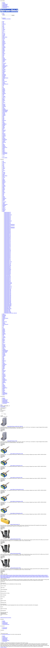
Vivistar (3, 202)
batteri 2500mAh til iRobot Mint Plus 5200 (17, 489)
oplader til (5, 575)
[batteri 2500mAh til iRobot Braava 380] (5, 513)
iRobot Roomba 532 (7, 240)
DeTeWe (3, 340)
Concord (3, 167)
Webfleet (3, 385)
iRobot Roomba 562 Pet (8, 220)
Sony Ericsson (4, 321)
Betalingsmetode (4, 401)
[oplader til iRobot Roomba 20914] (5, 567)
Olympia (3, 345)
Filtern (1, 404)
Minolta (3, 182)
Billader (3, 388)
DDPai (3, 368)
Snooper (3, 378)
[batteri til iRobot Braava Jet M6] (3, 440)
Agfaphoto (4, 162)
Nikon (3, 184)
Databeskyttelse (4, 400)
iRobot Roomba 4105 (7, 291)
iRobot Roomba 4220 (7, 297)
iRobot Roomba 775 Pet (8, 261)
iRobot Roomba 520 (7, 239)
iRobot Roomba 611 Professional (9, 225)
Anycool (3, 336)
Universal (3, 380)
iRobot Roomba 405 (7, 277)
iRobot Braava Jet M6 (7, 312)
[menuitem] (26, 2)
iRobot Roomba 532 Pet (8, 214)
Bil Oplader (4, 315)
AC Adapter (4, 201)
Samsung (3, 192)
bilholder (3, 316)
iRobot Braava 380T (7, 307)
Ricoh (3, 190)
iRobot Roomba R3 (7, 274)
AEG (3, 335)
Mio (3, 369)
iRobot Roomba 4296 (7, 301)
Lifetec (3, 179)
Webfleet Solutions (5, 318)
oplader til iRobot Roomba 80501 (15, 553)
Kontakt (3, 2)
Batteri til (1, 575)
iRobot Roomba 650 (7, 229)
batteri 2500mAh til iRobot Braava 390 (16, 465)
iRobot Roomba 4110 (7, 292)
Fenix (3, 384)
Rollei (3, 191)
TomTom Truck (4, 387)
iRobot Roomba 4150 (7, 293)
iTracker (3, 367)
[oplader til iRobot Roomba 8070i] (5, 538)
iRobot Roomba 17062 (7, 303)
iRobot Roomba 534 (7, 241)
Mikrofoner (4, 382)
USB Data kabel (4, 204)
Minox (3, 183)
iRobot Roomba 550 (7, 218)
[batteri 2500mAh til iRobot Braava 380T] (5, 501)
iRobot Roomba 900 (7, 271)
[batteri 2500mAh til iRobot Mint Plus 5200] (5, 489)
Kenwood (3, 376)
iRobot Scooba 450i (7, 275)
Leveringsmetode (5, 4)
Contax (3, 168)
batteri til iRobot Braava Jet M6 (12, 440)
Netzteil (3, 381)
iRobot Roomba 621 (7, 254)
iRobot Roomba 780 (7, 235)
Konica (3, 176)
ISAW (3, 356)
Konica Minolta (4, 175)
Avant (3, 164)
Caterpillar (4, 349)
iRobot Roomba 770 (7, 234)
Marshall (3, 390)
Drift (3, 357)
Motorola (3, 365)
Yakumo (3, 199)
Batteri (3, 320)
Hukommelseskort (5, 350)
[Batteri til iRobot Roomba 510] (5, 524)
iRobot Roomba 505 (7, 238)
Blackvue (3, 373)
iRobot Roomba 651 (7, 256)
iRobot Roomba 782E (7, 265)
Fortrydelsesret (4, 7)
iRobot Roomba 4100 (7, 290)
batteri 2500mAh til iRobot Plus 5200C (16, 477)
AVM (3, 361)
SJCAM (3, 353)
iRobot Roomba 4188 (7, 295)
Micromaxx (4, 181)
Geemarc (3, 342)
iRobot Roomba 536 (7, 216)
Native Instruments (5, 324)
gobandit (3, 206)
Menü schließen (4, 157)
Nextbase (3, 371)
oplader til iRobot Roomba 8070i (15, 538)
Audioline (3, 337)
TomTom (3, 317)
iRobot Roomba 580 (7, 223)
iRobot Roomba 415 (7, 279)
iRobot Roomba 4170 (7, 294)
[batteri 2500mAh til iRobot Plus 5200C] (5, 477)
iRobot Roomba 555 (7, 243)
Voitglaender (4, 198)
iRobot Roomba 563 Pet (8, 282)
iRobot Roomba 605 (7, 237)
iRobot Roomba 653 (7, 230)
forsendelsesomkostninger (6, 634)
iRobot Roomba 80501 (7, 305)
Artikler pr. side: (2, 416)
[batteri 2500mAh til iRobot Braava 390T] (5, 453)
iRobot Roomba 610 (7, 252)
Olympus (3, 185)
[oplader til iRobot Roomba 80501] (5, 553)
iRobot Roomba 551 (7, 242)
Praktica (3, 189)
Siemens (3, 329)
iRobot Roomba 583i (7, 250)
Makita (3, 332)
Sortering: (1, 405)
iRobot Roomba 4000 (7, 289)
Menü (3, 13)
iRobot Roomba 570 (7, 222)
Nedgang (1, 647)
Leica (3, 178)
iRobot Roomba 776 (7, 262)
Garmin (3, 203)
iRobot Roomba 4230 (7, 299)
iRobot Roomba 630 (7, 228)
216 (2, 410)
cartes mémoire (4, 352)
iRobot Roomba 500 (7, 281)
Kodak (3, 174)
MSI (3, 327)
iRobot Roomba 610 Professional (9, 224)
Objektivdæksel (4, 393)
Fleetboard (4, 386)
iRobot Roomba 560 (7, 219)
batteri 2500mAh (15, 576)
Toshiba (3, 196)
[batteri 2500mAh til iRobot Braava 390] (5, 465)
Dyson (3, 389)
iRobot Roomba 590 (7, 251)
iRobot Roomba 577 (7, 247)
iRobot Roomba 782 (7, 264)
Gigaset (3, 328)
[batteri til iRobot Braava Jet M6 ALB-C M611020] (3, 426)
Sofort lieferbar (2, 408)
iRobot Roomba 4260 (7, 300)
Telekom (3, 363)
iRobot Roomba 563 (7, 245)
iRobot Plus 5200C (7, 309)
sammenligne (3, 444)
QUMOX (3, 354)
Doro (3, 341)
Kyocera (3, 177)
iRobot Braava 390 (7, 310)
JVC (3, 200)
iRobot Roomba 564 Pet (8, 283)
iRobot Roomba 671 (7, 258)
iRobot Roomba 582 (7, 249)
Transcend (4, 375)
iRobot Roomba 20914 (7, 304)
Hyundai (3, 172)
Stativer (3, 208)
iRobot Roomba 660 (7, 232)
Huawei (3, 319)
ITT (3, 343)
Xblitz (3, 377)
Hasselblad (4, 314)
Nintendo (3, 323)
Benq (3, 165)
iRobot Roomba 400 (7, 276)
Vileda (3, 313)
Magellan (3, 392)
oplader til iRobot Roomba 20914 (15, 567)
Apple (3, 391)
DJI (2, 383)
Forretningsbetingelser (5, 6)
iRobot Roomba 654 (7, 231)
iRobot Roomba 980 (7, 273)
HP (2, 171)
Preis (1, 409)
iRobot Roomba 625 (7, 255)
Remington (4, 333)
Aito (3, 163)
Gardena (3, 210)
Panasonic (3, 186)
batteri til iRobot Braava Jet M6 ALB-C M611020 (15, 426)
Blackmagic (4, 360)
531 (4, 410)
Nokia (3, 334)
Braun (3, 325)
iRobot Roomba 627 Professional (9, 227)
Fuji (3, 169)
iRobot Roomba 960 (7, 272)
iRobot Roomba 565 (7, 221)
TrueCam (3, 374)
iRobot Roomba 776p (7, 263)
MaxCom (3, 344)
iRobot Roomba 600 (7, 284)
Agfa (3, 161)
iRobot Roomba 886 (7, 270)
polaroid (3, 188)
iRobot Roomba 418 (7, 280)
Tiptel (3, 347)
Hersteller (1, 411)
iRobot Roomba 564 (7, 246)
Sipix (3, 194)
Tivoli (3, 372)
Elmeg (3, 362)
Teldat (3, 366)
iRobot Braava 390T (7, 311)
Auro (3, 338)
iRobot (3, 211)
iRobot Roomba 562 (7, 244)
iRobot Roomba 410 (7, 278)
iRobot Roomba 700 (7, 288)
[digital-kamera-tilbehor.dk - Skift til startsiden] (9, 11)
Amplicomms (4, 364)
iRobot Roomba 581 (7, 248)
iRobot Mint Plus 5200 (7, 308)
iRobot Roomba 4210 (7, 296)
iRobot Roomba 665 (7, 257)
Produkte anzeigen (3, 407)
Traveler (3, 197)
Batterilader (4, 205)
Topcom (3, 348)
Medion (3, 180)
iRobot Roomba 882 (7, 268)
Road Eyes (4, 370)
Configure (5, 647)
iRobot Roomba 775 (7, 260)
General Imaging (5, 351)
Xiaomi (3, 322)
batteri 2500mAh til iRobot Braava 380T (16, 501)
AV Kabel (3, 207)
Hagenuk (3, 331)
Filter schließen (2, 406)
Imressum (3, 3)
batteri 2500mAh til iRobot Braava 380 (16, 513)
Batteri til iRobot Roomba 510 (15, 524)
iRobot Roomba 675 (7, 259)
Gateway (3, 170)
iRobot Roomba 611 (7, 285)
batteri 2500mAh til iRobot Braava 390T (16, 453)
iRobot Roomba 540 (7, 217)
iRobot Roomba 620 (7, 226)
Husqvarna (4, 209)
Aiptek (3, 358)
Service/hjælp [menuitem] (4, 4)
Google (3, 394)
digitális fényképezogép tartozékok (5, 617)
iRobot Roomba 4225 (7, 298)
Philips (3, 187)
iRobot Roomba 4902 (7, 302)
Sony (3, 195)
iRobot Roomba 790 (7, 236)
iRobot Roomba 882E (7, 269)
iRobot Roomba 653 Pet (8, 287)
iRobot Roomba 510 (7, 212)
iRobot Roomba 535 (7, 215)
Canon (3, 166)
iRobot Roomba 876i (7, 267)
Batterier (3, 330)
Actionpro (3, 355)
